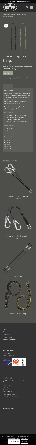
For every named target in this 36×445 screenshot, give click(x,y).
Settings (24, 441)
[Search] (26, 7)
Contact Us (6, 334)
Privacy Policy (7, 337)
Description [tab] (8, 86)
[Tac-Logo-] (15, 7)
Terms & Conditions (9, 340)
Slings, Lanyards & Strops (24, 78)
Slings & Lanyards (12, 78)
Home (5, 332)
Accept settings (14, 441)
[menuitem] (26, 7)
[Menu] (30, 7)
